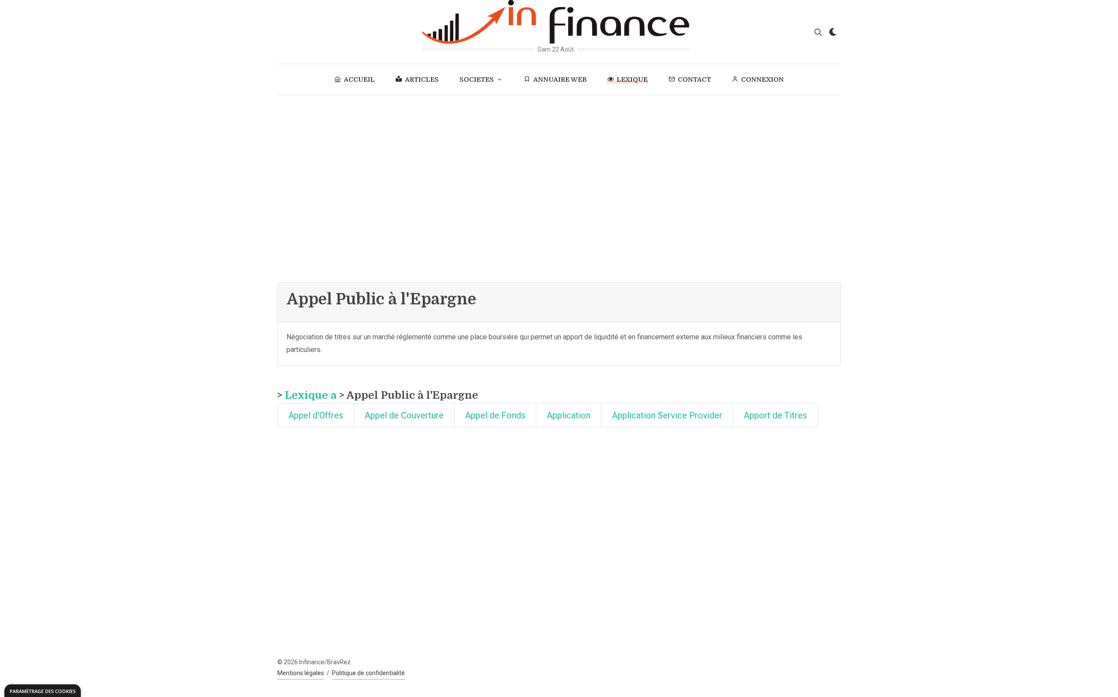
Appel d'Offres (315, 415)
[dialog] (42, 690)
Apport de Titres (775, 415)
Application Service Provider (667, 415)
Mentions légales (300, 672)
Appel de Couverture (404, 415)
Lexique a (311, 395)
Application (568, 415)
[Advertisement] (559, 161)
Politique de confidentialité (368, 672)
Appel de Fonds (495, 415)
